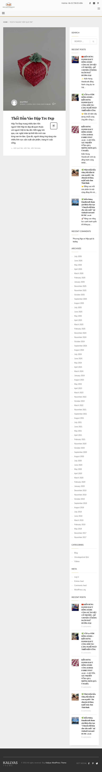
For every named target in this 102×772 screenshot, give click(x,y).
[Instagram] (94, 3)
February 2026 (79, 278)
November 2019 (80, 495)
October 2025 (79, 295)
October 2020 (79, 448)
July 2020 (78, 461)
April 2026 (78, 269)
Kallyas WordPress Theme (56, 763)
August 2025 (79, 303)
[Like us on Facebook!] (89, 763)
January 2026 (79, 282)
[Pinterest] (98, 3)
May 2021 (78, 431)
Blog (49, 104)
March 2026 (78, 273)
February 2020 (79, 482)
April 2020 (78, 473)
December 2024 (80, 333)
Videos (77, 561)
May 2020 (78, 469)
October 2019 (79, 499)
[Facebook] (90, 3)
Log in (76, 577)
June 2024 (78, 359)
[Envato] (97, 763)
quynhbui (24, 102)
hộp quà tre (18, 148)
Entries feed (79, 581)
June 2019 (78, 516)
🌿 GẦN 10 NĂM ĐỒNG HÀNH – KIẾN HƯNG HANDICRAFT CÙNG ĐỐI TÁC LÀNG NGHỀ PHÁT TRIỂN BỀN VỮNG (89, 102)
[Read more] (54, 129)
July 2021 (78, 422)
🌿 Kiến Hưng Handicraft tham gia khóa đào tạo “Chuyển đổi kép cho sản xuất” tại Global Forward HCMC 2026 (88, 207)
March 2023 (78, 393)
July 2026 (78, 256)
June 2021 (78, 427)
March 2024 (78, 371)
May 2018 (78, 529)
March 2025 (78, 324)
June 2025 (78, 312)
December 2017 (80, 533)
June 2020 (78, 465)
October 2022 (79, 401)
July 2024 (78, 354)
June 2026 (78, 261)
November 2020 (80, 444)
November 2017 (80, 537)
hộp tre (27, 148)
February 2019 (79, 525)
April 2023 (78, 388)
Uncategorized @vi (81, 557)
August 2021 (79, 418)
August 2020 (79, 456)
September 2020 (80, 452)
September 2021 (80, 414)
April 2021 (78, 435)
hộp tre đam (35, 148)
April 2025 (78, 320)
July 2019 (78, 512)
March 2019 (78, 520)
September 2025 (80, 299)
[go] (93, 41)
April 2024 (78, 367)
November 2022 (80, 397)
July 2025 (78, 307)
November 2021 (80, 410)
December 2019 (80, 490)
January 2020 (79, 486)
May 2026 (78, 265)
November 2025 (80, 290)
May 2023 (78, 384)
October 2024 (79, 342)
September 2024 (80, 346)
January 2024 (79, 376)
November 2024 (80, 337)
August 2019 (79, 508)
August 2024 (79, 350)
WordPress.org (80, 590)
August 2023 (79, 380)
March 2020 (78, 478)
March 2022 (78, 405)
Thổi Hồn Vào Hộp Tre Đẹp (32, 118)
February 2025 (79, 329)
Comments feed (80, 585)
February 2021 (79, 439)
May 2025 (78, 316)
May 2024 (78, 363)
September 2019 (80, 503)
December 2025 (80, 286)
